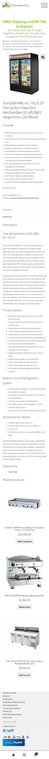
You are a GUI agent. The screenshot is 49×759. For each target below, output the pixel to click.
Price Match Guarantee (12, 714)
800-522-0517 (10, 726)
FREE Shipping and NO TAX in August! (24, 24)
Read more (24, 606)
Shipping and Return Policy (14, 702)
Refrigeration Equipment (20, 41)
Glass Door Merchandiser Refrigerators (17, 44)
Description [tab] (7, 209)
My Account (7, 717)
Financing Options (10, 705)
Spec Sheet (12, 472)
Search (24, 755)
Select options (24, 541)
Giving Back (7, 699)
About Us (6, 696)
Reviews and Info (9, 693)
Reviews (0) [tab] (7, 216)
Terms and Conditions (12, 708)
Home (7, 41)
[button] (42, 57)
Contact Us (7, 711)
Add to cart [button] (24, 675)
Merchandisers (35, 41)
